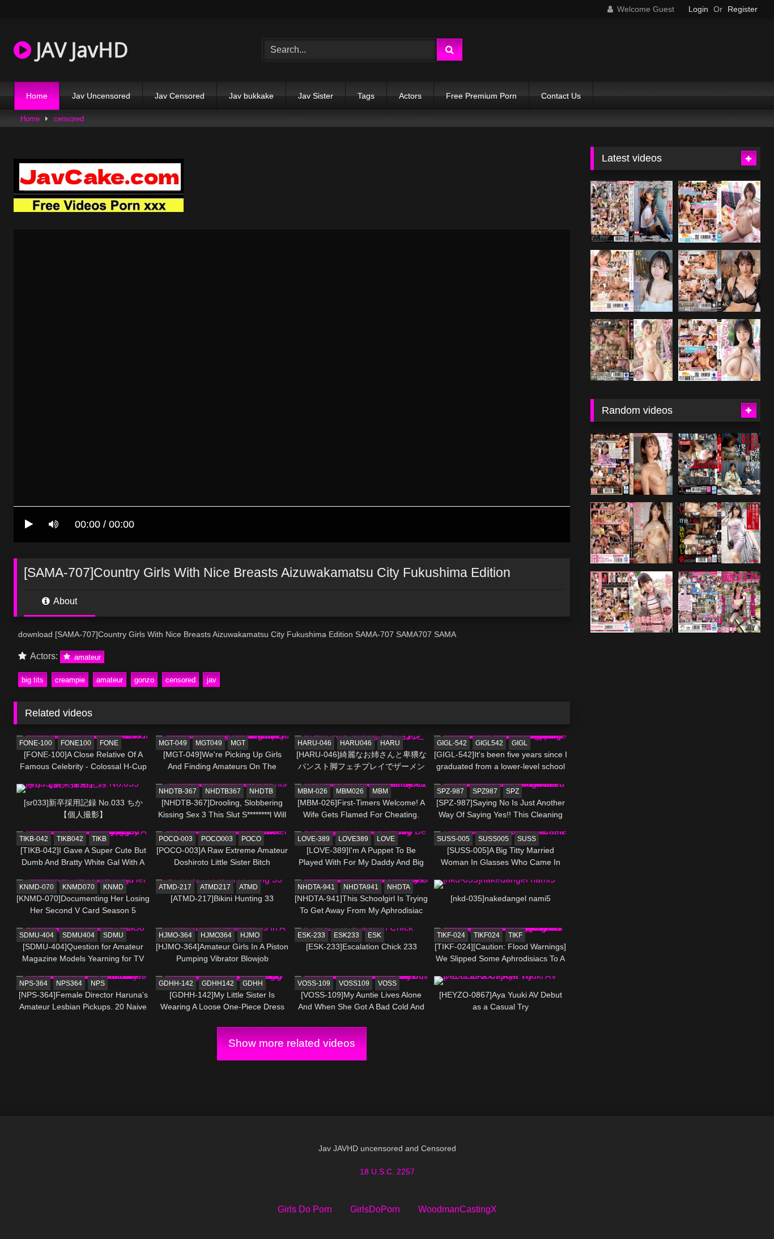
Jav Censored (180, 95)
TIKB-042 (33, 839)
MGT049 (208, 743)
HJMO (250, 935)
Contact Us (561, 95)
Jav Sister (315, 95)
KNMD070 (78, 887)
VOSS (387, 983)
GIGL (520, 743)
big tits (33, 680)
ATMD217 (215, 887)
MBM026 (350, 791)
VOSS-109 (313, 983)
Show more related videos (291, 1043)
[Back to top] (738, 1205)
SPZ (512, 791)
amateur (86, 656)
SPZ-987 (450, 791)
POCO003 (217, 839)
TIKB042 (70, 839)
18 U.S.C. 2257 (387, 1171)
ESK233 (346, 935)
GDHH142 (218, 983)
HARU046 (356, 743)
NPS (98, 983)
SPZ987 (485, 791)
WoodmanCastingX (457, 1209)
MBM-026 (312, 791)
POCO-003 (176, 839)
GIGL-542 (452, 743)
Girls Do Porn (305, 1209)
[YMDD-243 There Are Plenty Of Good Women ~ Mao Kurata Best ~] (631, 602)
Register (743, 9)
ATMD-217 (175, 887)
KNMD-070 (36, 887)
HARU (390, 743)
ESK (374, 935)
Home (37, 95)
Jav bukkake (251, 95)
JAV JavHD (79, 49)
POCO (251, 839)
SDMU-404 (36, 935)
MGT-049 (173, 743)
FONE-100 (35, 743)
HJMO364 (216, 935)
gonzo (144, 680)
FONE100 (76, 743)
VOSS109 (354, 983)
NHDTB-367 (178, 791)
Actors (410, 95)
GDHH (253, 983)
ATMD (248, 887)
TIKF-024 (451, 935)
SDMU (113, 935)
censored (69, 118)
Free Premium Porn (481, 95)
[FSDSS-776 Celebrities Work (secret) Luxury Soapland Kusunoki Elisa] (719, 281)
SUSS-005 (453, 839)
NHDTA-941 (316, 887)
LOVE (386, 839)
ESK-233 (311, 935)
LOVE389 (353, 839)
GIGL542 (489, 743)
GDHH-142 (176, 983)
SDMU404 (78, 935)
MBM (380, 791)
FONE (109, 743)
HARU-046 (314, 743)
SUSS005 (493, 839)
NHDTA (398, 887)
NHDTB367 (223, 791)
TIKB (99, 839)
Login (698, 9)
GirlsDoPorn (375, 1209)
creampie (70, 680)
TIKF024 (487, 935)
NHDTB (261, 791)
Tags (366, 95)
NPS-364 (33, 983)
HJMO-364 (175, 935)
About (64, 601)
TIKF (515, 935)
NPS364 (69, 983)
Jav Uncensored (101, 95)
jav (211, 680)
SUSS (526, 839)
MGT (238, 743)
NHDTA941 (361, 887)
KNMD (113, 887)
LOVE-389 (313, 839)
